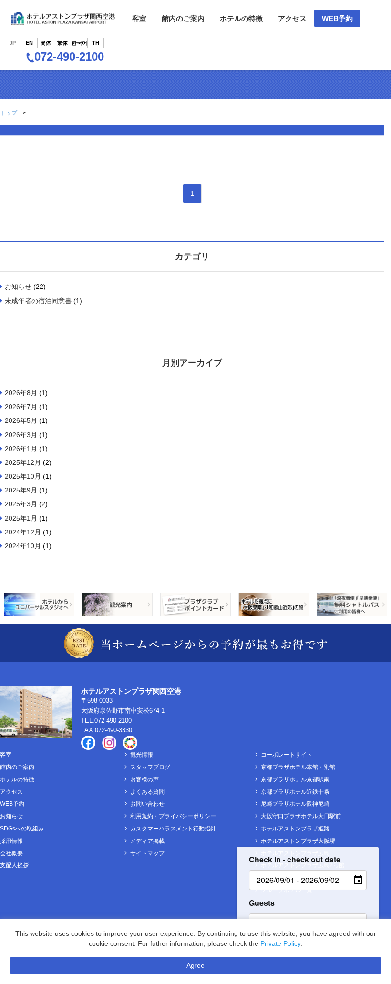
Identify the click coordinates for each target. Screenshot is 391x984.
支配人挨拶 (14, 865)
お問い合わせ (147, 803)
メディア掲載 (147, 841)
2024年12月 (23, 532)
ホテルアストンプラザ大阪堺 (298, 841)
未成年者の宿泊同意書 (38, 301)
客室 (139, 18)
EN (29, 43)
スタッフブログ (150, 767)
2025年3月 (21, 504)
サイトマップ (147, 853)
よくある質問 (147, 792)
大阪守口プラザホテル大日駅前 (301, 816)
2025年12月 (23, 462)
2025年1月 (21, 518)
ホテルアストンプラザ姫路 (295, 828)
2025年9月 (21, 490)
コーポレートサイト (286, 754)
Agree (195, 965)
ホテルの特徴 (241, 18)
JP (13, 43)
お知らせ (18, 286)
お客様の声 (144, 779)
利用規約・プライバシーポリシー (173, 816)
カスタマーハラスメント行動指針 (173, 828)
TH (95, 43)
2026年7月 (21, 406)
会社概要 (11, 853)
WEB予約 (337, 18)
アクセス (292, 18)
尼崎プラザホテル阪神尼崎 (295, 803)
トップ (8, 113)
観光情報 (141, 754)
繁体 (62, 43)
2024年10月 (23, 546)
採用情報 (11, 841)
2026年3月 (21, 435)
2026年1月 (21, 448)
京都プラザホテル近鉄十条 (295, 792)
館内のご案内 (183, 18)
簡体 (46, 43)
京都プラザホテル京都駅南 (295, 779)
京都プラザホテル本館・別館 (298, 767)
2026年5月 (21, 420)
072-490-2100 (69, 56)
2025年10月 (23, 476)
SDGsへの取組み (22, 828)
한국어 (79, 43)
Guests (262, 902)
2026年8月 (21, 393)
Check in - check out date (294, 859)
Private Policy (280, 943)
